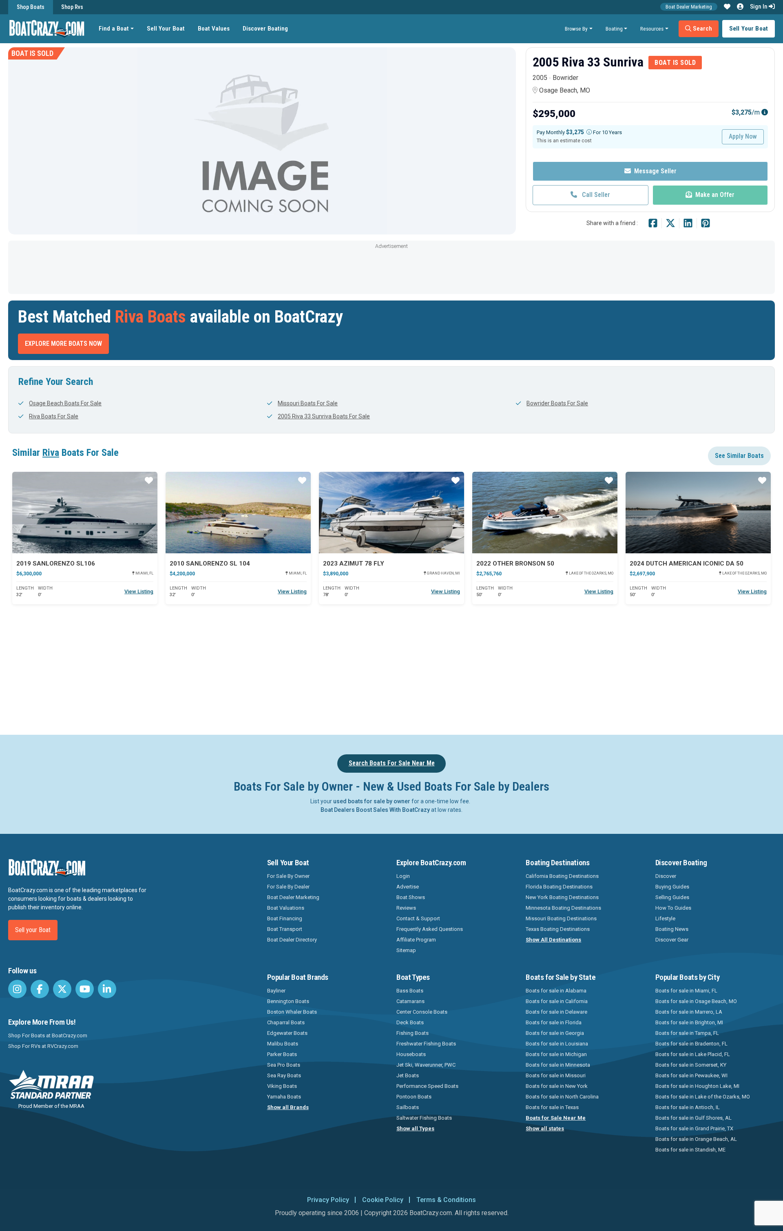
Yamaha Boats (284, 1097)
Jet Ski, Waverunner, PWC (426, 1065)
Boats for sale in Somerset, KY (690, 1065)
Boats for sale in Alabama (556, 991)
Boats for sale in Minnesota (558, 1065)
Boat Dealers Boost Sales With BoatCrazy (375, 810)
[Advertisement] (391, 269)
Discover (665, 876)
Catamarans (410, 1001)
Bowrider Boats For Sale (557, 403)
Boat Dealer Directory (292, 940)
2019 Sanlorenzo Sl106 (55, 563)
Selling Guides (672, 897)
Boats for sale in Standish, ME (690, 1150)
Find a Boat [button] (114, 28)
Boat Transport (284, 929)
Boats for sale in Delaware (556, 1012)
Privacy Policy (328, 1200)
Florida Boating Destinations (559, 887)
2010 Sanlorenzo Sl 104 (210, 563)
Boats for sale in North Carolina (562, 1097)
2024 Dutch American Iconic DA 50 (686, 563)
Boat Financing (284, 918)
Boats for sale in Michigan (556, 1054)
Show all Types (415, 1128)
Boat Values (214, 28)
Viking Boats (282, 1086)
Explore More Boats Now (63, 343)
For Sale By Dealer (288, 887)
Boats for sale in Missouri (556, 1075)
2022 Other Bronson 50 (515, 563)
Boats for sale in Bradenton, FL (691, 1044)
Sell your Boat (33, 930)
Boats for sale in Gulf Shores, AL (693, 1118)
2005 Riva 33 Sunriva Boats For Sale (324, 416)
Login (403, 876)
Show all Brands (288, 1107)
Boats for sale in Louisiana (557, 1044)
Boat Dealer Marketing (689, 7)
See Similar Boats (739, 456)
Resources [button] (652, 28)
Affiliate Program (416, 940)
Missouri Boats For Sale (308, 403)
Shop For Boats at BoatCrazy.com (47, 1035)
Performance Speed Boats (427, 1086)
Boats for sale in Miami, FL (686, 991)
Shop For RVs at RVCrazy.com (43, 1046)
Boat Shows (410, 897)
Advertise (407, 887)
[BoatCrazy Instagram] (17, 989)
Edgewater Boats (287, 1033)
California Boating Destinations (562, 876)
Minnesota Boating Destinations (563, 908)
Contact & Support (418, 918)
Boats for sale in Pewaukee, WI (691, 1075)
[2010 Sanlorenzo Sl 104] (238, 512)
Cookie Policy (382, 1200)
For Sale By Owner (288, 876)
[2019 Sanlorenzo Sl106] (84, 512)
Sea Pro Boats (283, 1065)
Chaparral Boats (286, 1022)
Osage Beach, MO (564, 90)
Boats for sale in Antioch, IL (687, 1107)
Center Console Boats (421, 1012)
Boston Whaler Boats (292, 1012)
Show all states (545, 1128)
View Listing (138, 591)
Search (701, 28)
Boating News (671, 929)
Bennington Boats (288, 1001)
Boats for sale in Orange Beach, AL (696, 1139)
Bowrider (565, 78)
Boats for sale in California (557, 1001)
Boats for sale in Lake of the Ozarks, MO (702, 1097)
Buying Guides (672, 887)
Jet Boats (407, 1075)
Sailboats (407, 1107)
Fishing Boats (412, 1033)
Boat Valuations (285, 908)
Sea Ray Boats (284, 1075)
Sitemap (406, 950)
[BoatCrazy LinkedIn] (107, 989)
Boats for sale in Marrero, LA (688, 1012)
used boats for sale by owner (371, 801)
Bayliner (276, 991)
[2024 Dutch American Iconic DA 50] (698, 512)
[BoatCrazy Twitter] (62, 989)
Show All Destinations (553, 940)
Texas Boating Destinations (558, 929)
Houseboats (411, 1054)
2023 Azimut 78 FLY (353, 563)
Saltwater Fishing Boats (424, 1118)
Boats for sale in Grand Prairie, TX (694, 1128)
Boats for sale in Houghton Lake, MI (697, 1086)
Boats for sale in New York (557, 1086)
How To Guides (673, 908)
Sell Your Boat (166, 28)
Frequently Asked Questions (429, 929)
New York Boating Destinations (562, 897)
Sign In (759, 6)
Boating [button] (614, 28)
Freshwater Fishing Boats (426, 1044)
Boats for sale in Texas (552, 1107)
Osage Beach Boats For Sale (65, 403)
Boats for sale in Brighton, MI (689, 1022)
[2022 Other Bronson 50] (544, 512)
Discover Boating (265, 28)
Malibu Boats (282, 1044)
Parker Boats (282, 1054)
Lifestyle (665, 918)
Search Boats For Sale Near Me (392, 763)
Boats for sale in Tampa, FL (687, 1033)
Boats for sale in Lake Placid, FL (692, 1054)
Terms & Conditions (446, 1200)
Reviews (406, 908)
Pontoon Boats (413, 1097)
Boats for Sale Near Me (556, 1118)
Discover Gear (671, 940)
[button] (727, 7)
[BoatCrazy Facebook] (40, 989)
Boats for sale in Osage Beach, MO (696, 1001)
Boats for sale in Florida (554, 1022)
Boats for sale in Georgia (555, 1033)
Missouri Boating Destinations (561, 918)
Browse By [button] (576, 28)
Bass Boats (409, 991)
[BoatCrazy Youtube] (84, 989)
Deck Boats (410, 1022)
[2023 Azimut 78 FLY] (391, 512)
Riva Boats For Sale (53, 416)
